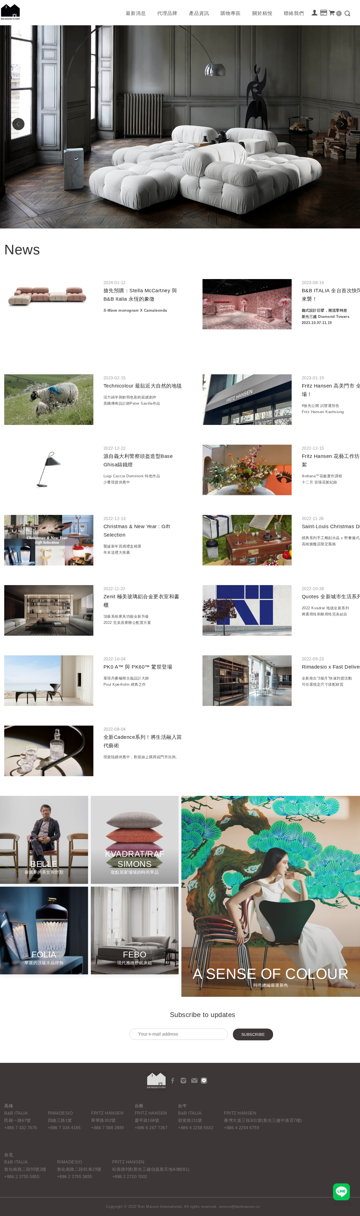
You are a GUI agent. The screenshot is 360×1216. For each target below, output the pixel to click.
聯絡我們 (294, 13)
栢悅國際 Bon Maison (10, 12)
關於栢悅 (262, 13)
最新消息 (136, 13)
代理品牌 (167, 13)
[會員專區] (314, 13)
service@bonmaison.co (239, 1206)
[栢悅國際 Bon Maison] (156, 1081)
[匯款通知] (323, 13)
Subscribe (253, 1034)
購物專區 (230, 13)
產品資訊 (199, 13)
